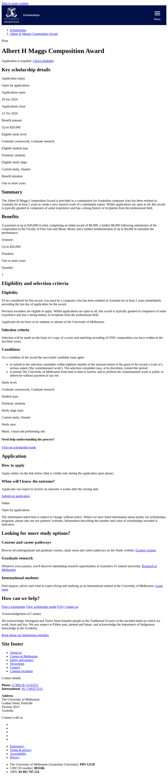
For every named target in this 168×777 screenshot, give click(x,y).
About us (16, 652)
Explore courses (145, 550)
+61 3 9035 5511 (32, 689)
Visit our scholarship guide (19, 447)
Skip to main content (15, 3)
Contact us (71, 607)
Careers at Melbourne (24, 656)
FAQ (60, 607)
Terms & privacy (21, 750)
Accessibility (18, 753)
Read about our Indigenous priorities (25, 635)
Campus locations (21, 671)
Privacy (15, 757)
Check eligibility (43, 61)
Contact (15, 667)
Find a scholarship (13, 607)
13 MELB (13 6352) (24, 685)
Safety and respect (21, 660)
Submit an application (16, 496)
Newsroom (17, 663)
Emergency (17, 746)
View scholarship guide (41, 607)
